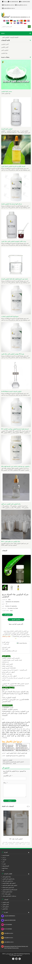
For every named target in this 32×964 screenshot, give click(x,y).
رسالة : (5, 782)
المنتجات (4, 859)
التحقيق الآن (7, 614)
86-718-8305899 (8, 924)
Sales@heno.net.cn (9, 5)
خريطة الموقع (5, 868)
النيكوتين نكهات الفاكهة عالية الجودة (9, 885)
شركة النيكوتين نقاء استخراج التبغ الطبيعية (15, 755)
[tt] (16, 15)
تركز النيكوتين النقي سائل (7, 881)
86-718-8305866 (8, 929)
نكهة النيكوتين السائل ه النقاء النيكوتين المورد (16, 753)
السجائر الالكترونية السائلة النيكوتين (9, 889)
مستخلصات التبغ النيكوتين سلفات (9, 896)
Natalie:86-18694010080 (10, 920)
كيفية (28, 736)
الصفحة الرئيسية (14, 37)
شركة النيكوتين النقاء (7, 763)
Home (5, 1)
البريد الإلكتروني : (7, 775)
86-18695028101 (13, 1)
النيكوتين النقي (5, 37)
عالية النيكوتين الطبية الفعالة (8, 887)
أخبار (3, 861)
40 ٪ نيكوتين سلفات (6, 894)
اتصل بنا (4, 864)
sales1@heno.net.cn (9, 8)
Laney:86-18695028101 (9, 915)
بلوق (3, 870)
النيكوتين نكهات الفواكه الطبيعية (8, 883)
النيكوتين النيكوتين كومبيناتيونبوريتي (16, 761)
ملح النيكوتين (4, 53)
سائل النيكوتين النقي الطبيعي (8, 879)
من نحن (3, 857)
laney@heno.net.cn (22, 5)
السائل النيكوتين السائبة (7, 891)
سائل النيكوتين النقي (6, 876)
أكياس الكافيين (4, 47)
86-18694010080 (25, 1)
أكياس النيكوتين (5, 44)
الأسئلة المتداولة (5, 866)
